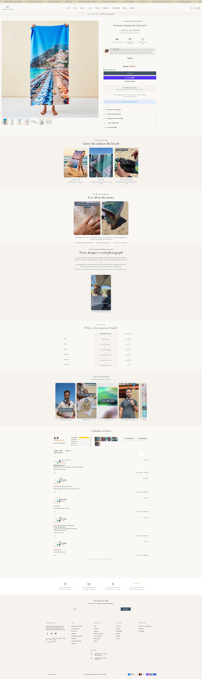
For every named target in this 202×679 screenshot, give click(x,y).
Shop (74, 8)
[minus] (126, 61)
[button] (130, 73)
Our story (152, 53)
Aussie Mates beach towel (59, 508)
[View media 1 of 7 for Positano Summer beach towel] (5, 121)
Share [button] (57, 472)
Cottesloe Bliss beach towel (59, 552)
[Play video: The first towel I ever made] (129, 400)
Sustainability (106, 8)
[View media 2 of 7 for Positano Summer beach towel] (12, 121)
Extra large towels (75, 629)
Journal (117, 638)
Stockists (125, 8)
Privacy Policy (97, 638)
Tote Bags (73, 633)
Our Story (89, 8)
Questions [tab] (67, 450)
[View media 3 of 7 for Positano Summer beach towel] (19, 121)
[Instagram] (51, 633)
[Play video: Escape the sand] (86, 400)
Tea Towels (73, 631)
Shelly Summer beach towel (60, 469)
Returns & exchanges (98, 633)
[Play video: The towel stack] (108, 400)
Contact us (97, 8)
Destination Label (92, 674)
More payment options (130, 81)
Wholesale (132, 8)
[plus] (133, 61)
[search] (191, 8)
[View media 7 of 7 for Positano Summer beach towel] (49, 121)
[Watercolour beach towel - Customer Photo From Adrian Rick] (97, 444)
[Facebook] (47, 633)
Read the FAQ (98, 655)
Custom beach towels (76, 641)
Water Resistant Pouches (76, 636)
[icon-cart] (198, 8)
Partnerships (141, 631)
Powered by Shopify (101, 674)
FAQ (95, 626)
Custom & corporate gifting (145, 626)
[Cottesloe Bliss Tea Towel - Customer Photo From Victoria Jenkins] (97, 439)
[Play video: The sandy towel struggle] (65, 400)
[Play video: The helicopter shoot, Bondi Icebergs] (101, 292)
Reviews (82, 8)
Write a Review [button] (143, 438)
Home (68, 8)
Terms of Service (97, 636)
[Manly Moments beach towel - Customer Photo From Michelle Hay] (103, 439)
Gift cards (73, 643)
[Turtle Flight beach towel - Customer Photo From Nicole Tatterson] (114, 439)
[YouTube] (55, 633)
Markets (118, 633)
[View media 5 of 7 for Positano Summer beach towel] (34, 121)
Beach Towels (95, 14)
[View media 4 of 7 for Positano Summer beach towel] (27, 121)
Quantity (129, 58)
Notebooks (73, 638)
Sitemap (95, 641)
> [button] (114, 559)
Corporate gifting (116, 8)
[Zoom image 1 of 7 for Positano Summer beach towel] (50, 69)
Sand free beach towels (76, 626)
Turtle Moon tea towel (58, 532)
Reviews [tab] (56, 450)
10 (111, 559)
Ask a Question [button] (129, 438)
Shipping (96, 631)
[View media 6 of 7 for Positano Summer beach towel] (41, 121)
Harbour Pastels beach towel (60, 489)
